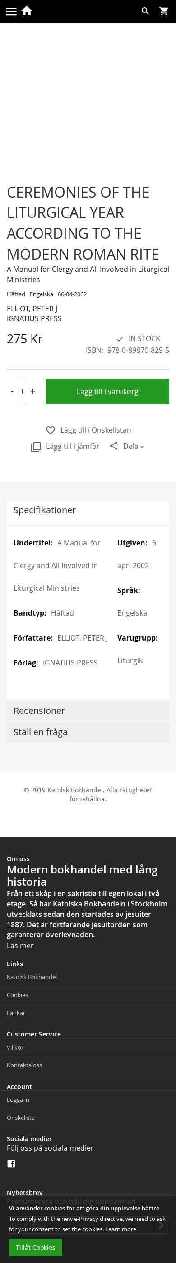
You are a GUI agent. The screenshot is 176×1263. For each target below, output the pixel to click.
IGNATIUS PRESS (34, 318)
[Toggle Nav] (11, 11)
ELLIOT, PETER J (32, 308)
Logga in (18, 1099)
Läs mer (20, 945)
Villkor (15, 1047)
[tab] (88, 513)
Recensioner (39, 710)
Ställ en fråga (41, 732)
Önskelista (21, 1118)
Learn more (120, 1229)
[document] (88, 1229)
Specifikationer (45, 510)
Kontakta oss (24, 1065)
